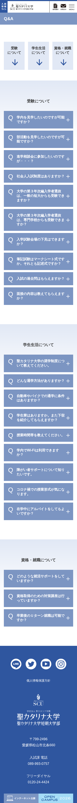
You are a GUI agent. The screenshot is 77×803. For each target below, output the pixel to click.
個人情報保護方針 (38, 680)
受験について (14, 50)
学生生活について (38, 50)
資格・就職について (62, 50)
